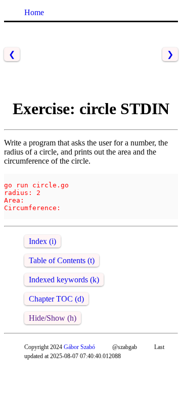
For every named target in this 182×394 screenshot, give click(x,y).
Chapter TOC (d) (56, 298)
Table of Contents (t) (62, 260)
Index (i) (42, 241)
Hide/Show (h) (52, 318)
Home (34, 12)
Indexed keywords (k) (64, 279)
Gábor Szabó (79, 347)
